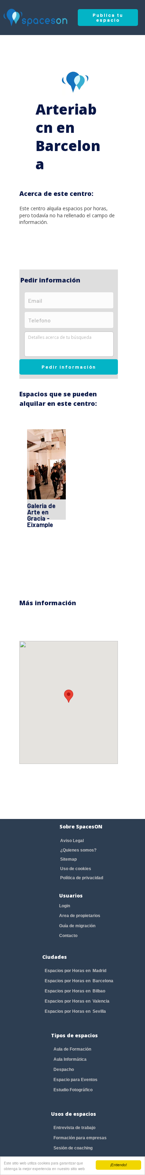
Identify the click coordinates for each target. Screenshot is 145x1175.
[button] (68, 696)
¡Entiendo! (118, 1164)
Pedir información (69, 367)
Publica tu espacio (108, 17)
